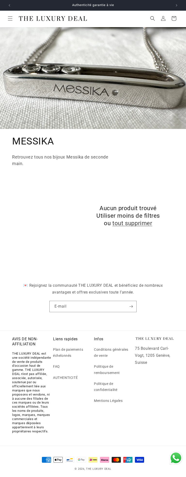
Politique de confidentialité (105, 387)
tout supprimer (132, 223)
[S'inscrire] (131, 306)
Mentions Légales (108, 401)
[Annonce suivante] (176, 5)
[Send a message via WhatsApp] (176, 458)
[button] (10, 18)
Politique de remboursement (107, 369)
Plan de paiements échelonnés (68, 353)
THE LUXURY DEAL (98, 468)
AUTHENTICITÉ (65, 378)
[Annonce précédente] (9, 5)
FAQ (56, 366)
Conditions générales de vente (111, 353)
